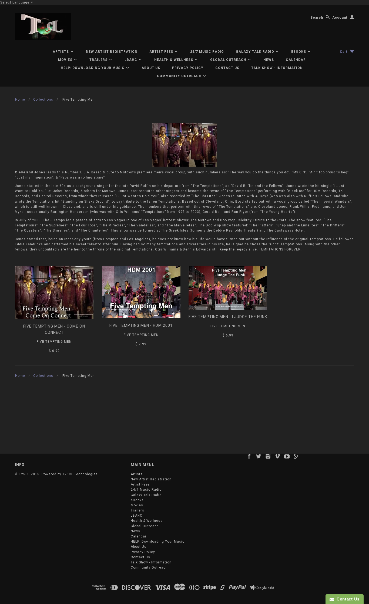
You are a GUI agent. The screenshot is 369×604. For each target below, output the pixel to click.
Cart (344, 52)
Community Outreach (180, 76)
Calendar (296, 60)
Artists (61, 52)
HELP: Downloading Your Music (93, 68)
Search (316, 17)
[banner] (43, 26)
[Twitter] (258, 456)
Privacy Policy (187, 68)
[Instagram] (268, 456)
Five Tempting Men (54, 342)
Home (20, 99)
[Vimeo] (277, 456)
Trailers (99, 60)
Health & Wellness (174, 60)
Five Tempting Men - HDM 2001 (141, 325)
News (268, 60)
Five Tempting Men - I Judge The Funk (228, 317)
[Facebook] (249, 456)
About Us (151, 68)
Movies (65, 60)
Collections (43, 99)
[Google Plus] (296, 456)
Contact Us (227, 68)
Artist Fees (161, 52)
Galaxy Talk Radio (255, 52)
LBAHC (131, 60)
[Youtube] (287, 456)
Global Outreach (228, 60)
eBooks (299, 52)
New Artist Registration (111, 52)
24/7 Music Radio (207, 52)
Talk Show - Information (277, 68)
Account (339, 17)
